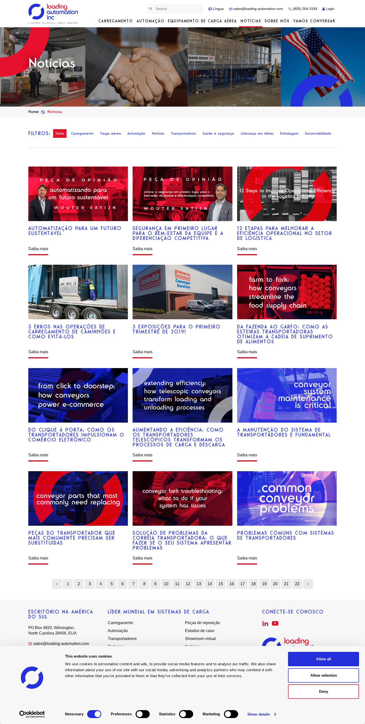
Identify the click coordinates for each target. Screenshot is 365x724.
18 (253, 584)
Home (33, 111)
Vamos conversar (314, 21)
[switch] (143, 714)
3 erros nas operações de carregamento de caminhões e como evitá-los (72, 332)
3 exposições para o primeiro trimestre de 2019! (176, 329)
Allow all (323, 659)
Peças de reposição (202, 623)
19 (264, 584)
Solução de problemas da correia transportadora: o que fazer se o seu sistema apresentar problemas (182, 540)
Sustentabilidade (318, 133)
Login (329, 9)
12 (188, 584)
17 (242, 584)
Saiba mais (38, 249)
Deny (323, 691)
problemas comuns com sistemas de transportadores (285, 535)
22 (297, 584)
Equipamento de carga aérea (202, 21)
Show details (258, 714)
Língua (218, 9)
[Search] (151, 8)
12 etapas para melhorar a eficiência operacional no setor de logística (284, 233)
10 (166, 584)
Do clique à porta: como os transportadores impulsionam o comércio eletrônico (76, 435)
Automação (150, 21)
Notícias (251, 21)
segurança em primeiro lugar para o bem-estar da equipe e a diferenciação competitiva (178, 233)
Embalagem (289, 133)
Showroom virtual (200, 639)
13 (199, 584)
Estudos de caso (199, 631)
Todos (59, 133)
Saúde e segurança (218, 133)
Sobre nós (277, 21)
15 (221, 584)
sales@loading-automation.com (257, 9)
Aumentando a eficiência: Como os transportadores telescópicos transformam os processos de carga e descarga (179, 437)
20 (275, 584)
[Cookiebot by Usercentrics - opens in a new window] (32, 714)
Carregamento (115, 21)
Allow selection (323, 675)
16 (231, 584)
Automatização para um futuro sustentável (75, 230)
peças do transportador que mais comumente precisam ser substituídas (71, 538)
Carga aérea (110, 133)
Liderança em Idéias (257, 133)
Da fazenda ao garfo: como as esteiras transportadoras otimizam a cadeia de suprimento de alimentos (285, 334)
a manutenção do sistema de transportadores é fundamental (284, 432)
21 (286, 584)
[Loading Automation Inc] (54, 13)
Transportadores (183, 133)
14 (210, 584)
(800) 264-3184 (304, 9)
